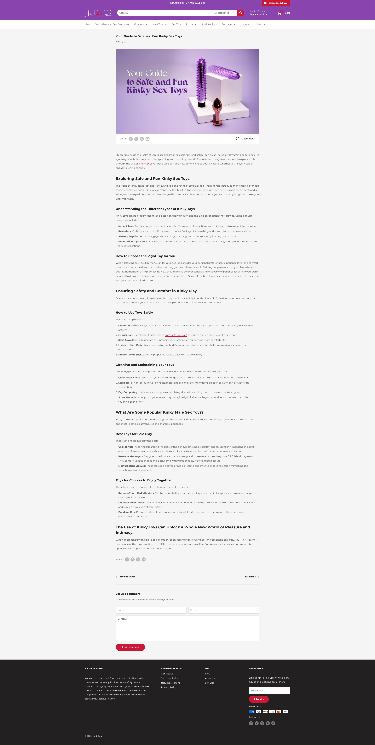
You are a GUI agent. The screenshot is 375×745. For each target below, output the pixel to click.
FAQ (207, 673)
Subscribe (258, 699)
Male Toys (158, 24)
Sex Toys (176, 24)
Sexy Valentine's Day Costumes (112, 24)
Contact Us (167, 673)
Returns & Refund (170, 682)
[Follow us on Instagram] (262, 723)
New (87, 24)
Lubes (258, 24)
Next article (249, 576)
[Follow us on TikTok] (273, 723)
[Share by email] (147, 139)
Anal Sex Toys (209, 24)
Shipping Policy (169, 678)
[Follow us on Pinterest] (268, 723)
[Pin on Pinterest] (136, 139)
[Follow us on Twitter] (257, 723)
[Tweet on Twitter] (142, 139)
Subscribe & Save (278, 3)
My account (257, 14)
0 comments (248, 138)
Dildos (190, 24)
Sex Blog (209, 682)
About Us (210, 678)
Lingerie (245, 24)
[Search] (240, 13)
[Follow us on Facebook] (251, 723)
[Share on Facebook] (131, 139)
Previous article (127, 576)
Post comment (130, 647)
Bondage (227, 24)
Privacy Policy (168, 687)
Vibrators (139, 24)
